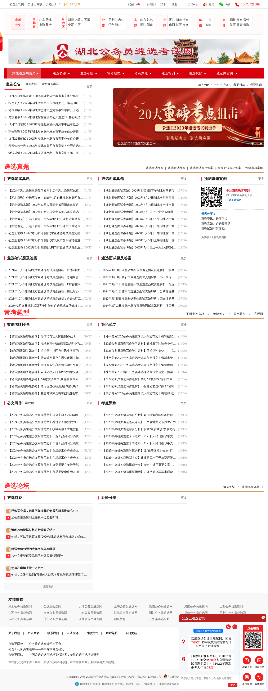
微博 (211, 4)
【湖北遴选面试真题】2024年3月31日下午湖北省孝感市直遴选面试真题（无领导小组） (140, 190)
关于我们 (14, 633)
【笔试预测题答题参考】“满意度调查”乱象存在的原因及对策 (46, 379)
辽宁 (111, 24)
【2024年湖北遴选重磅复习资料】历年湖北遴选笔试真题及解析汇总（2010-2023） (46, 190)
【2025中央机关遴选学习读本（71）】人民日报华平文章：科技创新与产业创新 (140, 443)
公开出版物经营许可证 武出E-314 (175, 684)
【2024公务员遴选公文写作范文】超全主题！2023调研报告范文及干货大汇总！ (46, 415)
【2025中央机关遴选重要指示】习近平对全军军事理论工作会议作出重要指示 (140, 472)
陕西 (233, 24)
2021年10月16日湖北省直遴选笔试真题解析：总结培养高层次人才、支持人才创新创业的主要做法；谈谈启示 (46, 277)
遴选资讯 (59, 73)
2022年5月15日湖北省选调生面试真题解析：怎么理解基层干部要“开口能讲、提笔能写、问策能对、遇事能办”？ (140, 298)
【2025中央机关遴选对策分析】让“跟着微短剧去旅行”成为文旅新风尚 (140, 450)
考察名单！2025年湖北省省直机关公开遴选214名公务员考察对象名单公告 (46, 117)
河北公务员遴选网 (90, 619)
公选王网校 (35, 4)
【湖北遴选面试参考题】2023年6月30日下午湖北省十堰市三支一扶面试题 (140, 219)
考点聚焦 (141, 73)
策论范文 (219, 313)
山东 (143, 19)
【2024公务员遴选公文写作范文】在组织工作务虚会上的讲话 (46, 450)
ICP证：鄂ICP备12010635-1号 (145, 676)
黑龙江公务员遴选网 (232, 612)
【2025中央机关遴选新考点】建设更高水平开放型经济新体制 (140, 457)
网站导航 (111, 633)
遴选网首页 (224, 73)
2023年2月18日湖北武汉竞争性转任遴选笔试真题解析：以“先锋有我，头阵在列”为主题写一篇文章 (46, 305)
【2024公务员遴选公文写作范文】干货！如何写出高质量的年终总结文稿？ (46, 436)
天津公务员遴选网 (90, 606)
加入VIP (203, 84)
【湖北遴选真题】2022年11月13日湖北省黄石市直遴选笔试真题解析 (46, 212)
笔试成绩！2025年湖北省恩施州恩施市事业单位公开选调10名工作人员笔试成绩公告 (46, 110)
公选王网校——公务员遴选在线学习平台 (34, 643)
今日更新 (131, 633)
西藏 (87, 19)
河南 (185, 19)
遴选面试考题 (176, 168)
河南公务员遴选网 (196, 606)
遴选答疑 (229, 487)
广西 (78, 24)
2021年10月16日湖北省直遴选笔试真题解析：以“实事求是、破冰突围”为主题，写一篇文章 (46, 270)
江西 (179, 24)
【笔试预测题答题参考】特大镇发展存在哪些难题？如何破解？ (46, 357)
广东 (208, 19)
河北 (118, 24)
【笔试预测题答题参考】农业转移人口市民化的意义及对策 (46, 372)
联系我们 (53, 633)
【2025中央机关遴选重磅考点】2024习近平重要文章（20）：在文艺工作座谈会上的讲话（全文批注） (140, 464)
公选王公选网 (52, 606)
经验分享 (108, 497)
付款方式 (92, 633)
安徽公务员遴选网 (55, 612)
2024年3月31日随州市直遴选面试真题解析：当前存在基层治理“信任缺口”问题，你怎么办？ (140, 291)
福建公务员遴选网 (196, 612)
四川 (233, 19)
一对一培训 (221, 84)
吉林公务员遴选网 (20, 619)
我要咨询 (256, 84)
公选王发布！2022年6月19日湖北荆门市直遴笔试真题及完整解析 (46, 247)
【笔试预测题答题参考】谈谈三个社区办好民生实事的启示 (46, 350)
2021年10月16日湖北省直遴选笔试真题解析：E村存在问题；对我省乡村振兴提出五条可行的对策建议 (46, 284)
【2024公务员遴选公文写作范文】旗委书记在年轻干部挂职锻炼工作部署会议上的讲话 (46, 464)
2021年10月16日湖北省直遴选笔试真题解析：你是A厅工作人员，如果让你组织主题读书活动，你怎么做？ (46, 298)
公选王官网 (16, 4)
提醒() (134, 4)
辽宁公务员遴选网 (55, 619)
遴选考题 (86, 73)
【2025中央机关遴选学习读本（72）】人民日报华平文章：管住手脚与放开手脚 (140, 436)
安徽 (185, 24)
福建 (150, 24)
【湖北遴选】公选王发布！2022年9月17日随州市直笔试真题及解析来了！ (46, 226)
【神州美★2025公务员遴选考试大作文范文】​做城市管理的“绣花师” (140, 357)
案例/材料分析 (195, 313)
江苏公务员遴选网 (125, 612)
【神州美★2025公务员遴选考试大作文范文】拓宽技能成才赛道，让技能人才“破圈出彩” (140, 336)
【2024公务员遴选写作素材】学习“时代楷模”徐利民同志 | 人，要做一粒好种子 (140, 379)
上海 (42, 24)
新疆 (71, 19)
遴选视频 (195, 73)
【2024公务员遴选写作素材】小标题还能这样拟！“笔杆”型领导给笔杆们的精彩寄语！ (140, 386)
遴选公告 (13, 84)
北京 (42, 19)
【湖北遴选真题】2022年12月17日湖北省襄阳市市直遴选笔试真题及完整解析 (46, 204)
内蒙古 (79, 19)
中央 (18, 25)
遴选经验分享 (250, 487)
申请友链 (73, 633)
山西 (172, 24)
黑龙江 (112, 19)
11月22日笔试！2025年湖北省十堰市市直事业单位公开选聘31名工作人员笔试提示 (46, 138)
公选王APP (53, 4)
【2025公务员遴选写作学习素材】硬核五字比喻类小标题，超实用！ (140, 343)
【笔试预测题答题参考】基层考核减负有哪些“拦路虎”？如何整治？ (46, 393)
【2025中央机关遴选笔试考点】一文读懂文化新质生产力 (139, 422)
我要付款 (239, 84)
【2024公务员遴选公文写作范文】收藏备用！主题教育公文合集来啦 (46, 429)
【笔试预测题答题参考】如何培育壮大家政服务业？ (42, 336)
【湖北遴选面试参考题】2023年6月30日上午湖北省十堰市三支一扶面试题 (140, 240)
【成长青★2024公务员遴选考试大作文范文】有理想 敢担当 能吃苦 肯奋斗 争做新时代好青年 (140, 393)
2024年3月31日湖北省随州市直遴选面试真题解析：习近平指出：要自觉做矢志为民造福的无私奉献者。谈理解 (140, 284)
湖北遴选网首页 (24, 73)
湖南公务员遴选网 (161, 606)
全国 (18, 19)
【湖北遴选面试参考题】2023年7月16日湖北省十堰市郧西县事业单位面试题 (140, 204)
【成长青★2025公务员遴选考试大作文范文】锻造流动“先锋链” (140, 365)
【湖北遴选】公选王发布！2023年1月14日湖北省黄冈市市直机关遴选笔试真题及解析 (46, 197)
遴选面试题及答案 (229, 168)
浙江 (143, 24)
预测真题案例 (254, 168)
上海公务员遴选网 (125, 606)
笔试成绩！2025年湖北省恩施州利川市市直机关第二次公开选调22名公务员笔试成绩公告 (46, 152)
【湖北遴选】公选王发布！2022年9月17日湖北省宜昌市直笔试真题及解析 (46, 219)
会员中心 (193, 4)
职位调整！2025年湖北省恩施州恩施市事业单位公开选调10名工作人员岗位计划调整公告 (46, 131)
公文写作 (239, 313)
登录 (163, 4)
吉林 (121, 19)
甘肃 (239, 24)
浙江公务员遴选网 (161, 612)
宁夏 (71, 24)
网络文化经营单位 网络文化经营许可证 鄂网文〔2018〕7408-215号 (118, 684)
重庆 (49, 24)
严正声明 (34, 633)
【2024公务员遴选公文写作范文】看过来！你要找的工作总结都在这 (46, 422)
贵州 (246, 19)
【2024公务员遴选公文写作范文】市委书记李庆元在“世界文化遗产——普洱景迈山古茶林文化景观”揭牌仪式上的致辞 (46, 472)
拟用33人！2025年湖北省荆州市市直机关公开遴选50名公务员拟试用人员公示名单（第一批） (46, 103)
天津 (49, 19)
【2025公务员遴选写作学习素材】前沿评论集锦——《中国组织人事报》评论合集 (140, 350)
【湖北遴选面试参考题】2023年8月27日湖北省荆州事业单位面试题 (140, 197)
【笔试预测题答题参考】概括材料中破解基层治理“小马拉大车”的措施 (46, 343)
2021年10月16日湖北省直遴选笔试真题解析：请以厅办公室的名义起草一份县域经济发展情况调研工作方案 (46, 291)
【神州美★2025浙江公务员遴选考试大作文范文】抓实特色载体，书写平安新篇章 (140, 372)
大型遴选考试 (50, 84)
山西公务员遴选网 (231, 606)
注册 (174, 4)
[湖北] (134, 63)
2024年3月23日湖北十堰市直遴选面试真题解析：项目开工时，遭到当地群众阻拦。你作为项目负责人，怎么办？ (140, 305)
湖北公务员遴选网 (20, 606)
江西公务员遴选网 (20, 612)
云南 (239, 19)
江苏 (150, 19)
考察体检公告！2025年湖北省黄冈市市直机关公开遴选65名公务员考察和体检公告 (46, 145)
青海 (246, 24)
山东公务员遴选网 (90, 612)
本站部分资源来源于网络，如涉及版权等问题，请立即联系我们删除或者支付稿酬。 (62, 662)
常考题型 (114, 73)
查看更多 (48, 586)
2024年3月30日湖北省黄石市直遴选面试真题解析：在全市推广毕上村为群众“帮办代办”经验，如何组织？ (140, 270)
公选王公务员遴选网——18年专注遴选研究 (36, 649)
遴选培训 (168, 73)
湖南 (179, 19)
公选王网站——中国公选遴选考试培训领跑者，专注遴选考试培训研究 (53, 654)
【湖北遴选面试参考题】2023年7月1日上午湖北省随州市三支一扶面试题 (140, 212)
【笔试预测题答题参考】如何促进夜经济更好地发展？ (43, 386)
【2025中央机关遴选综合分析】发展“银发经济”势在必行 (139, 429)
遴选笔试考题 (154, 168)
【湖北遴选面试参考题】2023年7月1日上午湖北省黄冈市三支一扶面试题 (140, 247)
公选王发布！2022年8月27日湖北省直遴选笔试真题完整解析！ (46, 233)
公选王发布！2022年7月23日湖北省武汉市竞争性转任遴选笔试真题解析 (46, 240)
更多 (90, 86)
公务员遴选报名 (159, 619)
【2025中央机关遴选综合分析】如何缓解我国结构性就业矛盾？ (140, 415)
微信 (228, 4)
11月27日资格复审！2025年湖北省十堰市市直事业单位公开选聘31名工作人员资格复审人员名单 (46, 96)
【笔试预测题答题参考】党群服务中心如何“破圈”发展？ (44, 365)
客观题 (258, 313)
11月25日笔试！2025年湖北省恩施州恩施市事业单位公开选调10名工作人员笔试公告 (46, 124)
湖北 (172, 19)
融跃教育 (120, 619)
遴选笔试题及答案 (201, 168)
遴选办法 (31, 84)
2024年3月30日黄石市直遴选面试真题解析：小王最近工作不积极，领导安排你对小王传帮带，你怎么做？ (140, 277)
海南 (208, 24)
